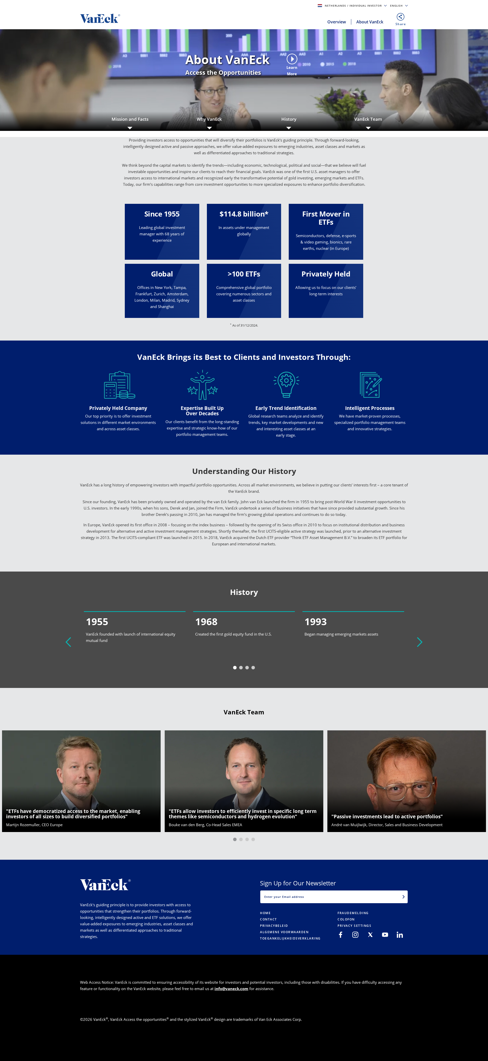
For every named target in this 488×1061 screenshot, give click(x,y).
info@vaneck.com (231, 988)
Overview (336, 22)
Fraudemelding (353, 913)
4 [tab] (253, 667)
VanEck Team (368, 119)
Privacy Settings (354, 926)
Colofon (346, 919)
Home (265, 913)
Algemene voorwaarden (284, 932)
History (288, 119)
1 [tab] (234, 667)
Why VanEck (209, 119)
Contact (268, 919)
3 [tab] (247, 667)
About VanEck (369, 22)
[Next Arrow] (419, 642)
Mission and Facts (130, 119)
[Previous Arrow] (68, 642)
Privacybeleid (274, 926)
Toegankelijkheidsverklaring (290, 938)
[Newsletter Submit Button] (403, 896)
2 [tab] (240, 667)
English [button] (397, 5)
